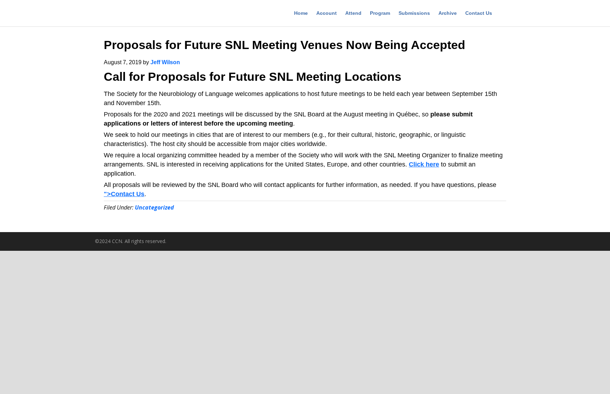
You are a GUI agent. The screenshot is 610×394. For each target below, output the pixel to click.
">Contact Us (124, 194)
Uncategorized (154, 207)
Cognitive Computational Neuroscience (144, 14)
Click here (424, 164)
